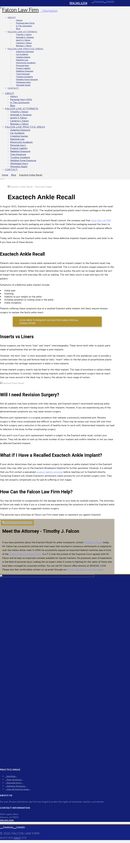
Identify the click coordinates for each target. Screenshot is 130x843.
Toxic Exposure (14, 780)
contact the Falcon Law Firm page (85, 569)
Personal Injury (14, 783)
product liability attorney (49, 472)
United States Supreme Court (25, 554)
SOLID (17, 838)
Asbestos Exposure (16, 786)
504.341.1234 (78, 3)
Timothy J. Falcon (93, 542)
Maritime (11, 776)
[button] (48, 11)
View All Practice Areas (18, 789)
